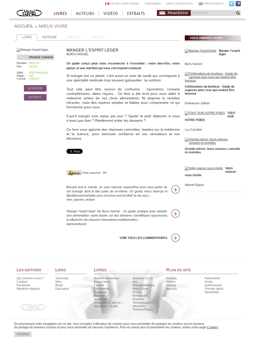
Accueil (29, 13)
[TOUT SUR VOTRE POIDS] (205, 113)
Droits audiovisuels (213, 283)
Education (62, 288)
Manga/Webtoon (143, 285)
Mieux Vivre (140, 288)
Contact (22, 281)
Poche (136, 292)
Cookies (212, 327)
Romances (139, 295)
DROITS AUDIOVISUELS (179, 3)
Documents (101, 288)
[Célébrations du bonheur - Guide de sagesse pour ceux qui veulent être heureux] (212, 80)
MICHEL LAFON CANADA (124, 3)
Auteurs (171, 278)
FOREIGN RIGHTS (213, 3)
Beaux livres (102, 281)
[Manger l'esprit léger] (200, 51)
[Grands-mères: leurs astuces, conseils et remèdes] (212, 143)
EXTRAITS (136, 13)
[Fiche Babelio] (74, 172)
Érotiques (100, 292)
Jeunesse (61, 278)
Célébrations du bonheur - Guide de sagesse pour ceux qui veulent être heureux (210, 90)
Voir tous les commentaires (143, 238)
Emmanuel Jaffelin (197, 103)
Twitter (231, 4)
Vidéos (171, 281)
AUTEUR (49, 37)
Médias (171, 285)
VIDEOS (97, 37)
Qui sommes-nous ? (30, 278)
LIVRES (60, 13)
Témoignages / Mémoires (142, 304)
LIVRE (27, 37)
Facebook (238, 4)
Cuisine (99, 285)
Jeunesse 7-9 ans (106, 306)
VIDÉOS (110, 13)
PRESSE (74, 37)
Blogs (59, 285)
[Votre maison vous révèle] (204, 168)
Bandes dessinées (106, 278)
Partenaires (212, 278)
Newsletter (178, 12)
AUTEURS (85, 13)
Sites (58, 281)
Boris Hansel (193, 64)
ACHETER (35, 88)
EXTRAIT (35, 97)
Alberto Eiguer (194, 185)
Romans (138, 299)
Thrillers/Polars (142, 309)
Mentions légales (28, 288)
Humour (99, 295)
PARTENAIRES (153, 3)
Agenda (171, 288)
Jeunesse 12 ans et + (108, 302)
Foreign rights (214, 288)
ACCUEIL (24, 26)
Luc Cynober (193, 129)
